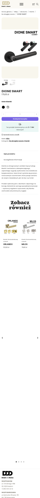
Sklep (16, 12)
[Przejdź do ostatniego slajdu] (2, 338)
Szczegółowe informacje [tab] (13, 160)
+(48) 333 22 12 (7, 489)
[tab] (16, 461)
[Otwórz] (37, 4)
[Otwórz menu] (21, 4)
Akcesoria (23, 12)
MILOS (25, 244)
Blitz (7, 139)
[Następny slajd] (37, 338)
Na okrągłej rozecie (8, 14)
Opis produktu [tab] (9, 154)
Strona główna (7, 12)
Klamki (31, 12)
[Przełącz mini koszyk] (33, 4)
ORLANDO (8, 244)
